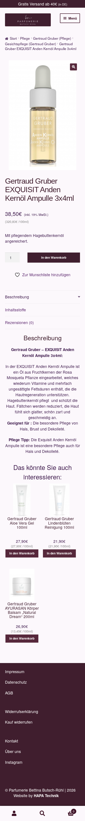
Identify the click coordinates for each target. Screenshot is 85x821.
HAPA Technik (46, 795)
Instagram (13, 762)
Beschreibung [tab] (17, 296)
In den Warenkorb (53, 257)
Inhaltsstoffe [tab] (15, 309)
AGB (9, 693)
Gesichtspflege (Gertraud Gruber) (30, 43)
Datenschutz (16, 682)
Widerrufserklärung (21, 711)
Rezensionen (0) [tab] (19, 322)
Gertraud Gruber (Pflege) (52, 38)
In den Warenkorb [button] (21, 553)
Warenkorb (65, 809)
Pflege (25, 38)
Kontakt (11, 741)
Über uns (13, 751)
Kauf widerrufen (18, 722)
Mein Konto (14, 813)
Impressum (14, 671)
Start (13, 38)
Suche (42, 813)
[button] (73, 66)
